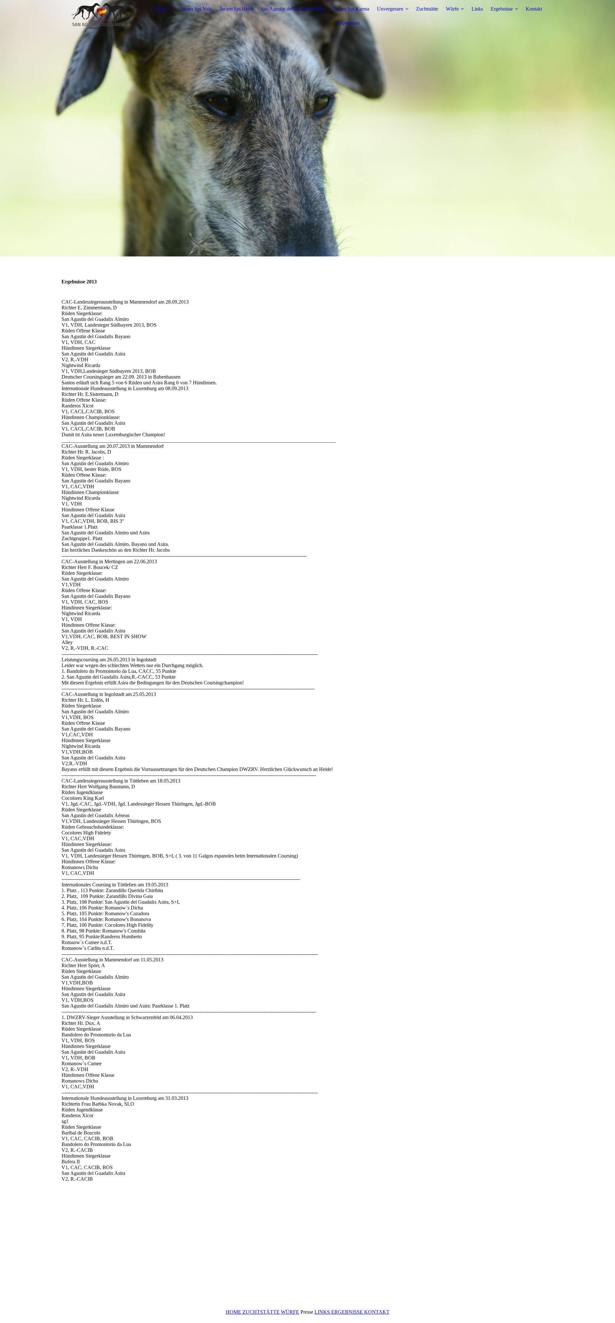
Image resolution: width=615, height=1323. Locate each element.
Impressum (348, 23)
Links (477, 9)
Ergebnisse (502, 9)
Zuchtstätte (427, 9)
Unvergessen (390, 9)
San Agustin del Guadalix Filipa (293, 9)
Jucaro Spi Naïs (196, 9)
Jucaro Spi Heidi (236, 9)
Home (161, 9)
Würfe (452, 9)
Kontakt (534, 9)
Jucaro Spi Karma (351, 9)
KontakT (377, 1312)
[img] (102, 16)
